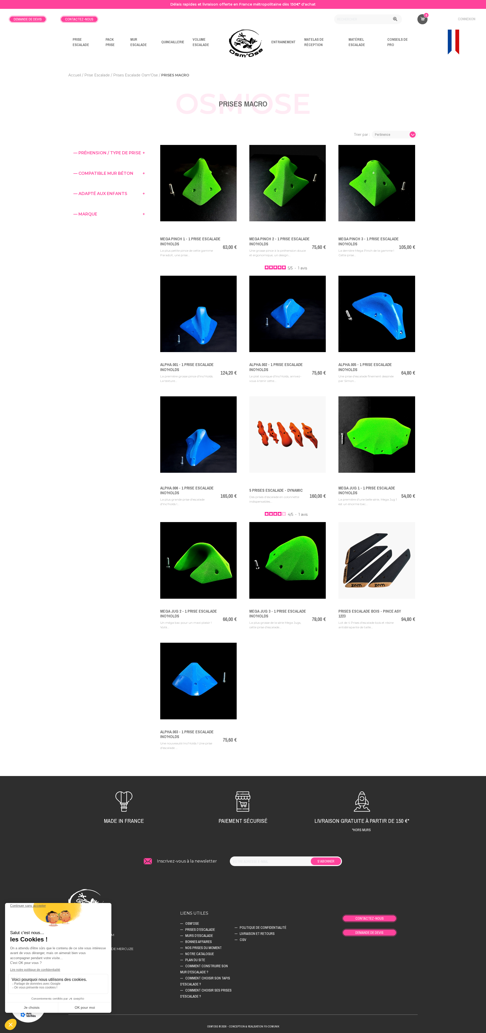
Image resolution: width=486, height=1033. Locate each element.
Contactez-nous (79, 19)
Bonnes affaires (198, 941)
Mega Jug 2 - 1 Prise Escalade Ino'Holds (188, 613)
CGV (243, 939)
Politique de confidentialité (263, 927)
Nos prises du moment (203, 947)
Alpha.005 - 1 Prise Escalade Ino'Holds (365, 367)
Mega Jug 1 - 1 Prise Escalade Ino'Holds (366, 490)
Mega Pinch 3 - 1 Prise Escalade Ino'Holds (368, 241)
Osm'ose (192, 923)
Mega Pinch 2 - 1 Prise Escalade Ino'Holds (279, 241)
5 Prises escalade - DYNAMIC (276, 490)
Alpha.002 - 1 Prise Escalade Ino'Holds (276, 367)
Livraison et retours (257, 933)
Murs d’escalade (199, 935)
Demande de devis (28, 19)
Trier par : (362, 134)
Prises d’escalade (200, 929)
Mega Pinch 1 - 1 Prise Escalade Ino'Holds (190, 241)
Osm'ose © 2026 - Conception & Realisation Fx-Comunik (243, 1026)
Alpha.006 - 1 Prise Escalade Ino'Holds (187, 490)
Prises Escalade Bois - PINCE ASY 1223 (369, 613)
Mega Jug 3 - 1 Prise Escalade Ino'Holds (277, 613)
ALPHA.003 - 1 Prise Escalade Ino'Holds (187, 734)
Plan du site (195, 960)
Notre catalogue (199, 954)
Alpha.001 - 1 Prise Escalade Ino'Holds (187, 367)
